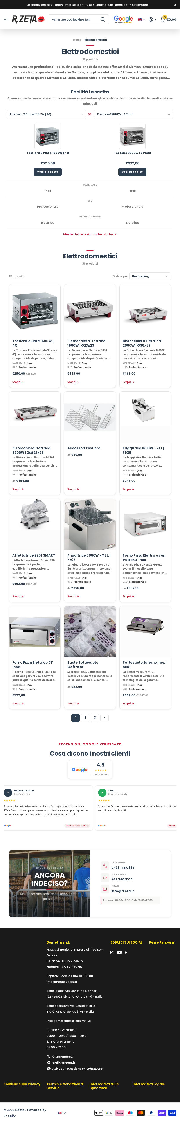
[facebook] (126, 952)
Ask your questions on (77, 1068)
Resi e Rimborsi (161, 942)
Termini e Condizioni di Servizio (65, 1086)
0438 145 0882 (122, 867)
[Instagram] (112, 952)
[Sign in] (153, 19)
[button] (46, 114)
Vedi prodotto (47, 172)
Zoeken (103, 19)
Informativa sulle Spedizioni (104, 1086)
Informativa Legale (149, 1084)
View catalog (6, 19)
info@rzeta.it (122, 891)
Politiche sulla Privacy (22, 1084)
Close (175, 4)
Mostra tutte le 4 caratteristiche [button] (88, 234)
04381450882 (62, 1056)
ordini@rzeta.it (63, 1062)
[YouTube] (119, 952)
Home (77, 40)
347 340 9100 (122, 879)
